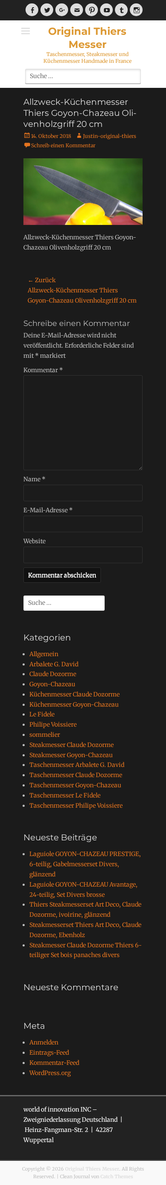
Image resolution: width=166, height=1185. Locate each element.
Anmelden (43, 1042)
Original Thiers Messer (92, 1169)
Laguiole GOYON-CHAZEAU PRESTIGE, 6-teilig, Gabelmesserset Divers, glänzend (85, 864)
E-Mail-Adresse (48, 510)
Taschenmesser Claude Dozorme (75, 775)
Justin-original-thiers (109, 136)
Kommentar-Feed (54, 1063)
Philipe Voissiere (53, 724)
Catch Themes (116, 1176)
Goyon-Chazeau (52, 684)
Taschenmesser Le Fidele (64, 795)
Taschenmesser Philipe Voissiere (76, 805)
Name (34, 479)
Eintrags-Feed (49, 1052)
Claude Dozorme (52, 674)
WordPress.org (50, 1073)
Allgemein (43, 654)
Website (34, 541)
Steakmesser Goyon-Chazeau (71, 755)
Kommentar (43, 370)
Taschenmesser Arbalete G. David (76, 765)
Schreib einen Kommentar (63, 145)
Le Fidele (41, 714)
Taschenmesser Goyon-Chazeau (75, 785)
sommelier (44, 735)
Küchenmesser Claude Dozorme (74, 694)
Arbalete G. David (53, 664)
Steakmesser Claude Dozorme (71, 745)
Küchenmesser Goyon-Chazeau (74, 704)
